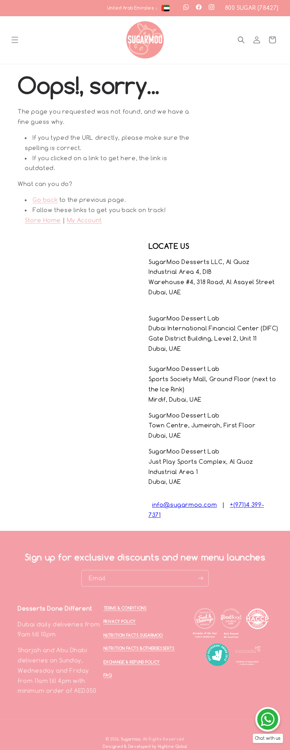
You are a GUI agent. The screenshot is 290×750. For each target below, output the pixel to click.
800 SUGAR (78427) (252, 7)
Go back (45, 199)
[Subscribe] (200, 578)
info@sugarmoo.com (184, 504)
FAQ (108, 675)
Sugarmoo (131, 739)
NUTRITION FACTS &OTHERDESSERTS (139, 648)
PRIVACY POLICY (120, 621)
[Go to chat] (267, 719)
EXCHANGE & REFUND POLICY (132, 662)
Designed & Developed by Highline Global (145, 746)
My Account (84, 220)
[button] (15, 40)
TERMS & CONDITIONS (125, 608)
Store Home (43, 220)
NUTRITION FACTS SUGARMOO (133, 635)
